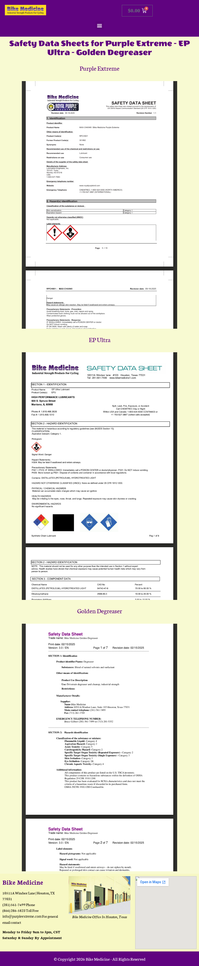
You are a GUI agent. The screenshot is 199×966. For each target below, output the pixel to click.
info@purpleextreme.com (21, 916)
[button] (100, 25)
